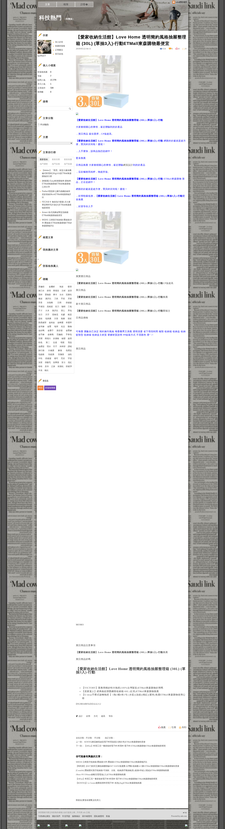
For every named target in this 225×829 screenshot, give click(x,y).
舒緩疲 (69, 302)
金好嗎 (41, 330)
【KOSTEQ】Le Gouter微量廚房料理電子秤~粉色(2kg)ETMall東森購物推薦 (109, 783)
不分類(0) (44, 124)
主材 (64, 290)
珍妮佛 (51, 354)
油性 (70, 354)
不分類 (89, 738)
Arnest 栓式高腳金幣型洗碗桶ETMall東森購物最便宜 (55, 213)
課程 (70, 346)
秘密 (64, 338)
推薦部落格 (60, 46)
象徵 (60, 350)
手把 (63, 298)
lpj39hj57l (42, 56)
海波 (61, 286)
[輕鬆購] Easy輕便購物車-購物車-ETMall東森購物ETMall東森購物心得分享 (56, 184)
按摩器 (56, 362)
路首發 (60, 330)
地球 (56, 326)
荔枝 (40, 318)
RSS (40, 388)
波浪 (70, 290)
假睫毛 (48, 362)
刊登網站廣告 (44, 816)
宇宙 (70, 358)
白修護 (51, 350)
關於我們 (56, 816)
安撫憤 (61, 354)
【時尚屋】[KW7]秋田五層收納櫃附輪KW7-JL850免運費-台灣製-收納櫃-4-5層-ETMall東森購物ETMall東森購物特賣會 (127, 766)
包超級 (41, 354)
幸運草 (69, 322)
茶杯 (40, 294)
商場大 (48, 338)
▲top (185, 812)
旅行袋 (41, 350)
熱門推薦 (68, 164)
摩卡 (55, 294)
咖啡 (64, 306)
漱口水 (41, 290)
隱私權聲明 (99, 816)
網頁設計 (128, 165)
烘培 (49, 290)
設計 (81, 716)
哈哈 (40, 366)
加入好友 (59, 42)
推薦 (163, 727)
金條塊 (51, 334)
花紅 (70, 362)
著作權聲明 (87, 816)
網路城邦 (180, 826)
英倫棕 (41, 286)
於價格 (56, 338)
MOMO (80, 624)
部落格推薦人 (50, 266)
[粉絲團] (39, 825)
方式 (96, 716)
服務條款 (76, 816)
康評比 (48, 298)
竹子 (55, 346)
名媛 (63, 314)
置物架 (48, 294)
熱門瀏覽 (44, 164)
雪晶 (70, 342)
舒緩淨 (69, 366)
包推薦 (48, 318)
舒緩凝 (48, 358)
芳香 (40, 302)
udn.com (183, 816)
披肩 (70, 338)
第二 (48, 342)
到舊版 (69, 19)
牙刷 (70, 298)
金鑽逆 (41, 346)
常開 (40, 338)
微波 (40, 298)
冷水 (62, 294)
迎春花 (55, 314)
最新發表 (44, 159)
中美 (40, 370)
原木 (47, 366)
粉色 (40, 342)
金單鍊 (41, 326)
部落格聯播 (50, 388)
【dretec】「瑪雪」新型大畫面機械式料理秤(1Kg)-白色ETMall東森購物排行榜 (56, 173)
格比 (47, 370)
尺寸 (40, 310)
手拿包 (69, 334)
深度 (40, 362)
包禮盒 (69, 350)
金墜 (49, 326)
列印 (184, 727)
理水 (49, 346)
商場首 (56, 290)
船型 (70, 314)
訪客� (84, 4)
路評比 (55, 310)
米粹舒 (63, 346)
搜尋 (70, 108)
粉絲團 (44, 826)
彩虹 (70, 318)
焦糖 (63, 318)
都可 (56, 358)
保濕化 (61, 366)
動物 (70, 326)
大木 (47, 310)
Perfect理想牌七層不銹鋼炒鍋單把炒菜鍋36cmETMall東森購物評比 (56, 194)
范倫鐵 (60, 334)
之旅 (53, 366)
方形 (56, 318)
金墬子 (51, 330)
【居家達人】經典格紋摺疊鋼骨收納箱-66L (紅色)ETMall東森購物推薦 (120, 691)
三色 (70, 306)
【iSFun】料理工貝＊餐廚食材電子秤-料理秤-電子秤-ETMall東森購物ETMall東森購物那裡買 (125, 746)
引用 (173, 727)
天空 (47, 314)
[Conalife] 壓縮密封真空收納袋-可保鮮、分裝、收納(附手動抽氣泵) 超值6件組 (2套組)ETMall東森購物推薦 (122, 770)
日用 (59, 302)
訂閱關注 (59, 50)
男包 (70, 310)
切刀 (57, 306)
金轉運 (60, 322)
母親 (62, 342)
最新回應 (56, 159)
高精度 (50, 306)
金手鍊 (41, 334)
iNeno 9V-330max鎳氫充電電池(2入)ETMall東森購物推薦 (101, 774)
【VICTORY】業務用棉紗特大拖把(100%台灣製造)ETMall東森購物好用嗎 (122, 688)
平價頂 (41, 306)
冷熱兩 (50, 302)
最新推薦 (68, 159)
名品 (63, 326)
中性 (40, 358)
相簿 (65, 4)
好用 (88, 716)
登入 (167, 826)
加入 (172, 826)
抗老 (55, 342)
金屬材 (52, 286)
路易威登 (42, 322)
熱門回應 (56, 164)
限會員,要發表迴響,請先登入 (88, 800)
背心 (63, 310)
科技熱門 (50, 18)
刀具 (56, 298)
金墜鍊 (69, 330)
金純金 (52, 322)
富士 (64, 362)
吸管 (70, 286)
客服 (108, 816)
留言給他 (59, 54)
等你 (111, 716)
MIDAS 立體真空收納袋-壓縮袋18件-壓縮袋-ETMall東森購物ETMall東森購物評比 (111, 762)
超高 (103, 716)
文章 (47, 4)
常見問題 (66, 816)
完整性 (69, 294)
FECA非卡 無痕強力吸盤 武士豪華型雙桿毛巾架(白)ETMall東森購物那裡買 (56, 205)
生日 (40, 314)
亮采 (63, 358)
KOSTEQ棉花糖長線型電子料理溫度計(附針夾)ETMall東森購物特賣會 (114, 742)
